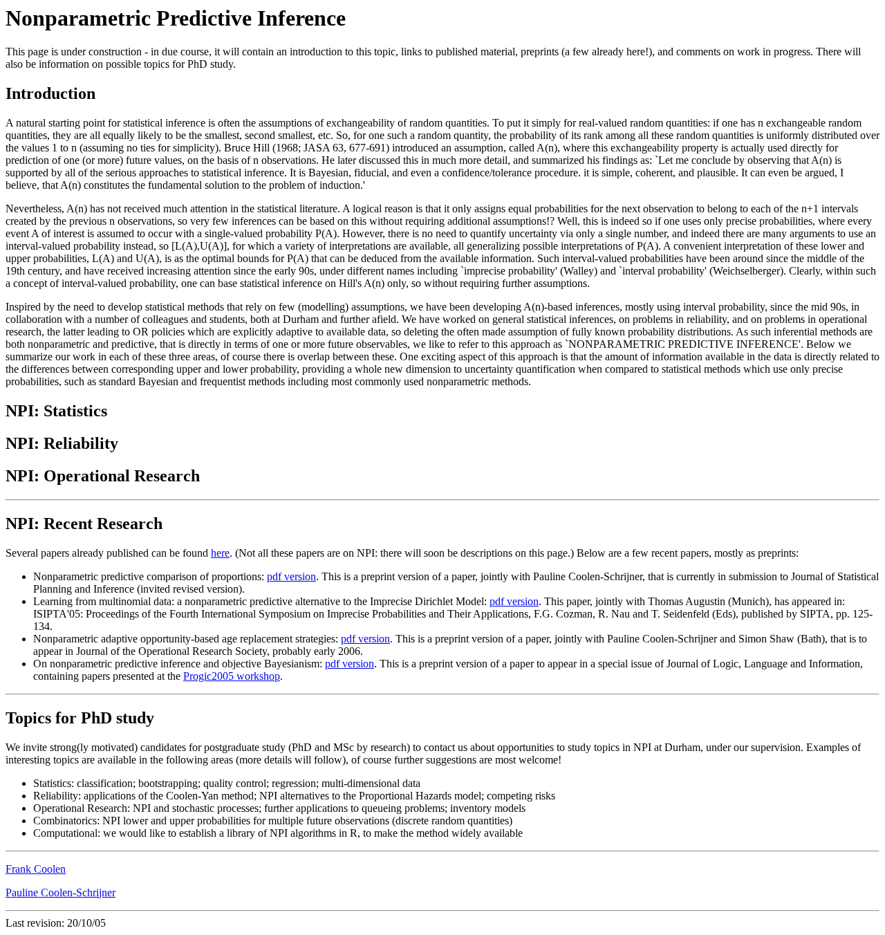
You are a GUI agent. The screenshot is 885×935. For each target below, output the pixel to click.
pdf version (291, 576)
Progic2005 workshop (231, 676)
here (220, 553)
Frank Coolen (36, 869)
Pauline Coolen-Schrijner (60, 892)
